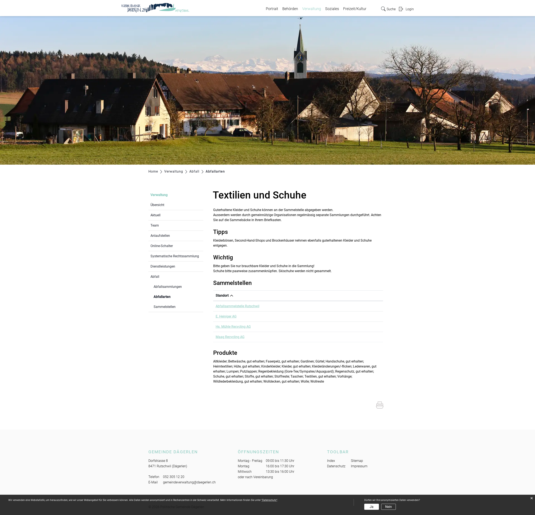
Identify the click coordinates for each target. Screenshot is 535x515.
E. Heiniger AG (226, 316)
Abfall (154, 277)
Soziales (332, 9)
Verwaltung (311, 9)
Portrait (272, 9)
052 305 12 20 (173, 477)
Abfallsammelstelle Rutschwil (237, 306)
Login (410, 9)
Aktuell (155, 215)
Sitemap (357, 461)
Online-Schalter (161, 246)
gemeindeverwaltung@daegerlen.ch (189, 482)
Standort (222, 295)
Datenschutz (336, 466)
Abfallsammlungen (168, 287)
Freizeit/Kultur (354, 9)
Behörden (290, 9)
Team (154, 225)
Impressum (359, 466)
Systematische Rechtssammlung (174, 256)
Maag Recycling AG (230, 337)
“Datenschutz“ (269, 500)
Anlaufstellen (160, 236)
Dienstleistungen (162, 266)
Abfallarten (172, 297)
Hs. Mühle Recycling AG (233, 327)
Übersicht (157, 205)
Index (331, 461)
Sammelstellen (165, 307)
